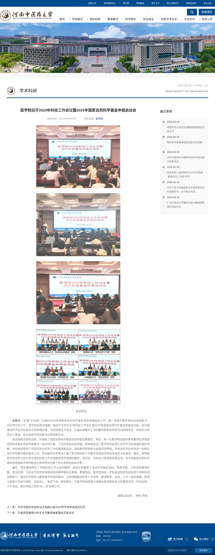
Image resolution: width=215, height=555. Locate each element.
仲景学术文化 (169, 19)
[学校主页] (26, 15)
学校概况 (77, 19)
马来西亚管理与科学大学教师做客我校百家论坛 (46, 512)
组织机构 (95, 19)
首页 (62, 19)
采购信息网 (191, 3)
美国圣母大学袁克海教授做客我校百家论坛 (186, 129)
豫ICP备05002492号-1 (77, 550)
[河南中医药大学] (18, 535)
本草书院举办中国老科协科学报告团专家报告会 (186, 159)
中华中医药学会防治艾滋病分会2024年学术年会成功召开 (51, 507)
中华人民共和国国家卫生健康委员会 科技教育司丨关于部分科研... (186, 189)
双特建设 (140, 3)
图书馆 (126, 3)
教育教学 (113, 19)
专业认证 (207, 3)
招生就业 (148, 19)
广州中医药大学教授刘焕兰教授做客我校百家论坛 (186, 204)
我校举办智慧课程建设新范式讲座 (184, 142)
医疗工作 (156, 3)
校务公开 (92, 3)
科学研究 (130, 19)
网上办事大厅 (173, 3)
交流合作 (189, 19)
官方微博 (178, 539)
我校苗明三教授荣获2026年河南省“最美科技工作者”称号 (185, 174)
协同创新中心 (110, 3)
